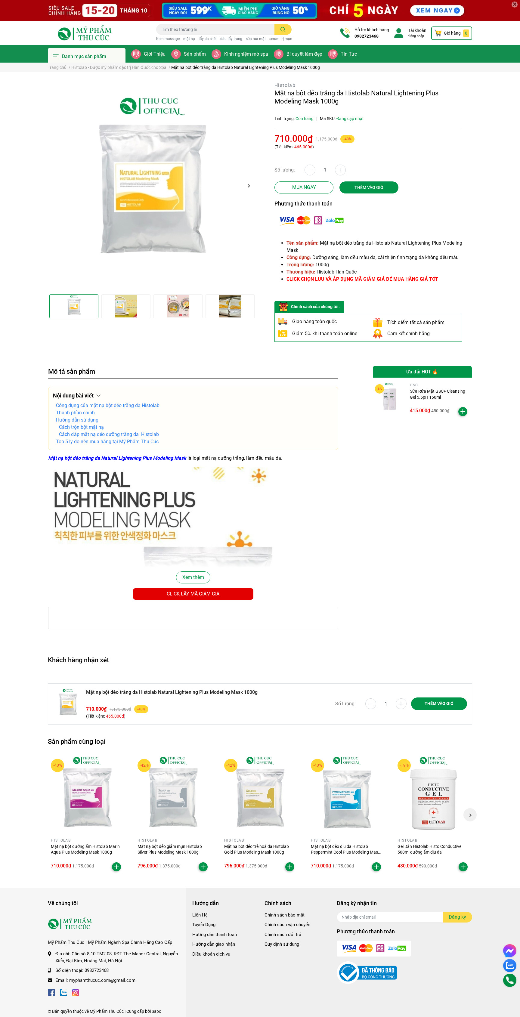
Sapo (156, 1011)
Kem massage (168, 39)
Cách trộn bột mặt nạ (81, 427)
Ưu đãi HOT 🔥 (422, 372)
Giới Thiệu (155, 54)
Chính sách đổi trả (283, 934)
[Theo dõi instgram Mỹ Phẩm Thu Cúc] (75, 992)
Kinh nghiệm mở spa (246, 54)
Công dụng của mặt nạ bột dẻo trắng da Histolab (107, 405)
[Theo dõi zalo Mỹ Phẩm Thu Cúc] (63, 992)
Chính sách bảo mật (285, 915)
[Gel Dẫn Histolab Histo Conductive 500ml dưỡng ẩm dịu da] (433, 794)
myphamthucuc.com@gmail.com (102, 980)
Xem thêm (193, 577)
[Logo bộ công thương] (367, 972)
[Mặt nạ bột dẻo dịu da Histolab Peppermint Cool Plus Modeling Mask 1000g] (346, 794)
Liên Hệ (200, 915)
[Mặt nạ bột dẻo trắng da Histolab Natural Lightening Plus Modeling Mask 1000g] (151, 185)
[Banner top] (260, 10)
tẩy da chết (208, 39)
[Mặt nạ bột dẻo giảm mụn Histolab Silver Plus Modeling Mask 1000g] (173, 794)
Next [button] (248, 185)
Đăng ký (457, 917)
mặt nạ (189, 39)
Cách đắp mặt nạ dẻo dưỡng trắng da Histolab (109, 434)
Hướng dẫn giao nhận (213, 944)
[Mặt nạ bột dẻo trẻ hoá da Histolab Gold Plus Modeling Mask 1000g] (260, 794)
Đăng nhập (416, 36)
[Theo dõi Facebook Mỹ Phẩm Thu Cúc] (51, 992)
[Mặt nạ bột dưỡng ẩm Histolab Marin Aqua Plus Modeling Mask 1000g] (86, 794)
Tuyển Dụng (203, 924)
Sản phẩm (195, 54)
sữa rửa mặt (256, 39)
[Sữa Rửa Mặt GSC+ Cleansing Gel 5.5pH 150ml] (389, 398)
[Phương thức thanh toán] (311, 220)
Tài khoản (417, 30)
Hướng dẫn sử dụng (77, 420)
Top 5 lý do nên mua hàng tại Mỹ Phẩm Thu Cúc (107, 441)
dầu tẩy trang (231, 39)
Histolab (285, 85)
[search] (283, 29)
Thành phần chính (75, 413)
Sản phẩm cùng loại (77, 741)
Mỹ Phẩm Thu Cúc (107, 1011)
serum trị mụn (280, 39)
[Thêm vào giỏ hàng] (462, 411)
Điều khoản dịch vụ (211, 954)
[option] (151, 185)
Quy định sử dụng (282, 944)
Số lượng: (284, 170)
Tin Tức (349, 54)
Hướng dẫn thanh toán (214, 934)
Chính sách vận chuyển (287, 924)
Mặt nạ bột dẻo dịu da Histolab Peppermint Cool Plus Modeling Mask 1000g (345, 852)
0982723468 (366, 36)
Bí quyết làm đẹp (304, 54)
